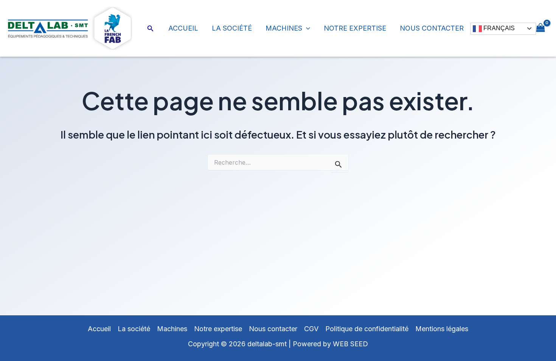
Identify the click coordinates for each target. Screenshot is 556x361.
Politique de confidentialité (366, 329)
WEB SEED (350, 344)
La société (232, 28)
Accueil (183, 28)
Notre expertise (355, 28)
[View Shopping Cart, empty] (540, 28)
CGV (311, 329)
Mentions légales (441, 329)
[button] (150, 28)
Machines (284, 28)
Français (498, 28)
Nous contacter (432, 28)
